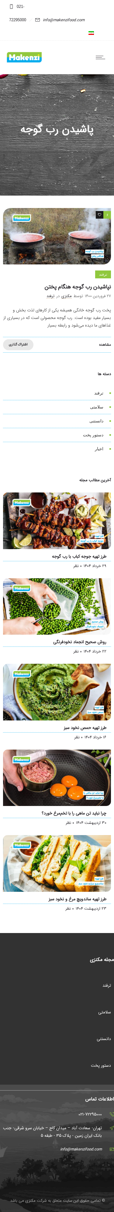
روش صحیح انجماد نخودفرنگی (79, 642)
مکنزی (66, 296)
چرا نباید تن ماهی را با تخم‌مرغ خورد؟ (74, 813)
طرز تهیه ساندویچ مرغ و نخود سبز (77, 899)
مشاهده (105, 344)
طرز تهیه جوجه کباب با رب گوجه (79, 556)
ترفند (98, 393)
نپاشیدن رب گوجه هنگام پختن (78, 287)
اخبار (99, 449)
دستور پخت (93, 435)
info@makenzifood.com (64, 20)
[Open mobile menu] (102, 57)
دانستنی (96, 421)
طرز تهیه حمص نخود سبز (85, 727)
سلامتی (96, 407)
